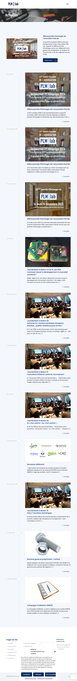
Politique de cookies (30, 678)
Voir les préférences (51, 674)
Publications (12, 655)
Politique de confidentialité (44, 678)
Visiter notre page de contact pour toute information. (63, 647)
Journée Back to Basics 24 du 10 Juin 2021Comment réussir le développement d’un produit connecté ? (47, 272)
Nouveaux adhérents (35, 464)
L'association (12, 646)
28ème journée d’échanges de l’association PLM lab (48, 109)
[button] (55, 651)
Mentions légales (30, 643)
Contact (11, 658)
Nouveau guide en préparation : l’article (43, 559)
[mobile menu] (67, 4)
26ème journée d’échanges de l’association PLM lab (48, 164)
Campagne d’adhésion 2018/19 (39, 605)
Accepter (26, 674)
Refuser (38, 674)
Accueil (10, 643)
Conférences (12, 652)
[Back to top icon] (69, 676)
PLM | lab (13, 4)
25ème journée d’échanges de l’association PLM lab (48, 219)
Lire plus (66, 121)
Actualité (11, 649)
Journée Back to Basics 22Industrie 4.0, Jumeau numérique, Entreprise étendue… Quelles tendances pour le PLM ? (45, 323)
